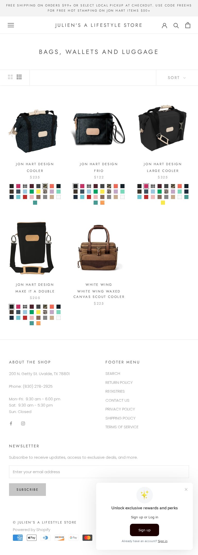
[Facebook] (11, 423)
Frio (99, 170)
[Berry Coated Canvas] (18, 186)
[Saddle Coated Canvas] (38, 197)
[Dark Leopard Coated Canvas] (58, 186)
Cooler (35, 170)
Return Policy (119, 382)
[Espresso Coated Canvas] (12, 191)
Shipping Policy (120, 418)
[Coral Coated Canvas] (52, 186)
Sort (175, 78)
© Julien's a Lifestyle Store (45, 522)
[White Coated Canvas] (58, 197)
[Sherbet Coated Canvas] (102, 203)
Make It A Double (35, 291)
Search (112, 373)
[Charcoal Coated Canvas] (38, 186)
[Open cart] (187, 25)
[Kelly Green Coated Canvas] (32, 191)
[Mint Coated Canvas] (58, 191)
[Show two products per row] (10, 77)
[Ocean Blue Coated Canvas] (18, 197)
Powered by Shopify (31, 529)
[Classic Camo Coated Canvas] (45, 186)
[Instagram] (23, 423)
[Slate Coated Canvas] (45, 197)
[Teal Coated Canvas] (35, 203)
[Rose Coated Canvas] (32, 197)
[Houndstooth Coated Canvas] (25, 186)
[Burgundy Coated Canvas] (32, 186)
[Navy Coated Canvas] (12, 197)
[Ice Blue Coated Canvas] (25, 191)
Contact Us (117, 400)
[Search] (176, 25)
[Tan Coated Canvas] (52, 197)
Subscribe (27, 489)
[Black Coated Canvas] (12, 186)
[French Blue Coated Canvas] (18, 191)
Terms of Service (121, 427)
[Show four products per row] (19, 77)
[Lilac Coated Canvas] (52, 191)
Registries (115, 391)
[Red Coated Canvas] (25, 197)
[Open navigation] (11, 25)
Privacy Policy (120, 409)
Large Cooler (163, 170)
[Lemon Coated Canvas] (38, 191)
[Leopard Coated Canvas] (45, 191)
